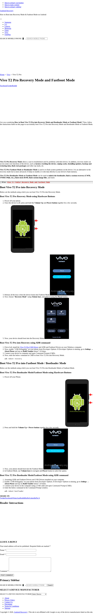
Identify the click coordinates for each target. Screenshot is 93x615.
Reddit (22, 498)
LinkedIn (32, 498)
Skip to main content (12, 5)
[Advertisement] (46, 57)
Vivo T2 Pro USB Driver (29, 347)
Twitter (2, 498)
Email (3, 554)
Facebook (8, 498)
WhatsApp (16, 498)
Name (3, 550)
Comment (4, 571)
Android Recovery (6, 11)
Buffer (27, 498)
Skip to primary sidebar (13, 7)
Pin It (38, 498)
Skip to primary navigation (14, 3)
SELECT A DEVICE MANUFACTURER (15, 594)
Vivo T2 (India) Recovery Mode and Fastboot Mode (28, 182)
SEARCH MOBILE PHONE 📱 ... (13, 38)
